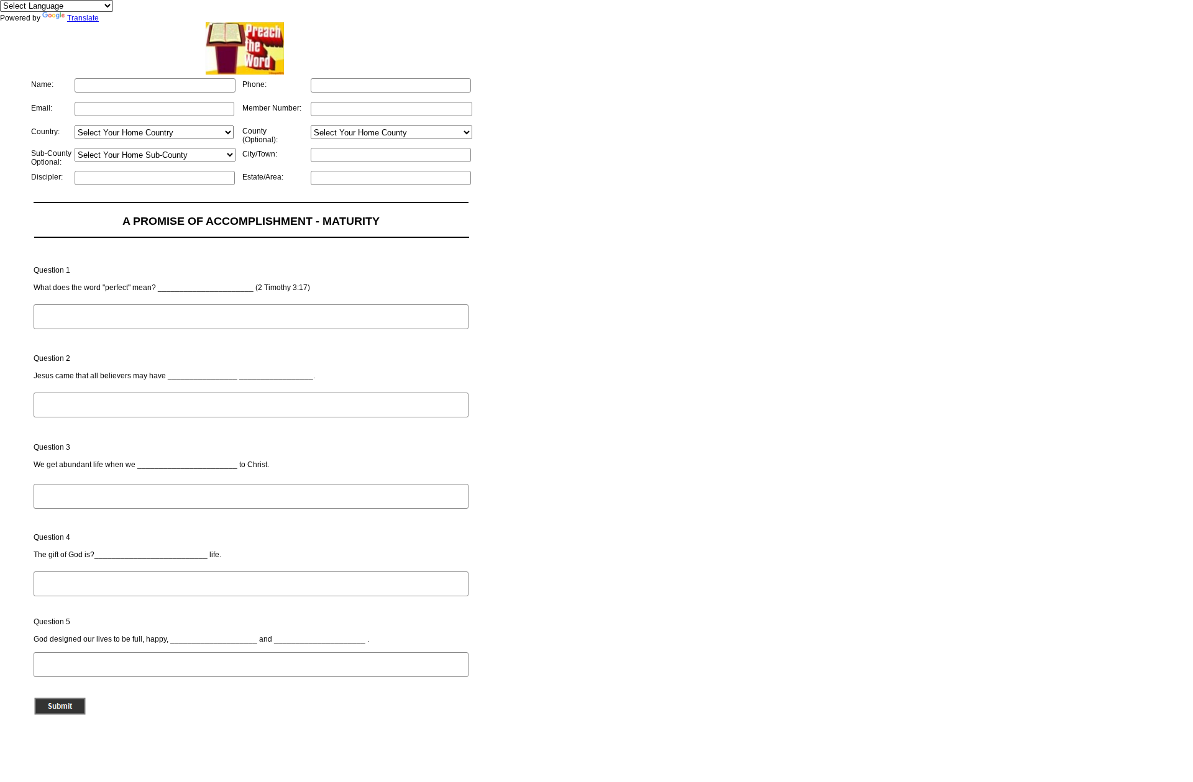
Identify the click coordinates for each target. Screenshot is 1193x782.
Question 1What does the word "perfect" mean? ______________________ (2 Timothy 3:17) (172, 279)
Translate (83, 18)
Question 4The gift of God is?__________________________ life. (127, 546)
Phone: (254, 84)
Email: (41, 108)
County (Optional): (260, 135)
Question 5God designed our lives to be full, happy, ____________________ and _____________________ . (201, 630)
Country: (45, 131)
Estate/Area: (262, 177)
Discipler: (47, 177)
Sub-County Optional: (51, 157)
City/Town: (259, 154)
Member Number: (271, 108)
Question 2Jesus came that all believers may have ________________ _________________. (174, 367)
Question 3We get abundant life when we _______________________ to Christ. (151, 456)
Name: (42, 84)
